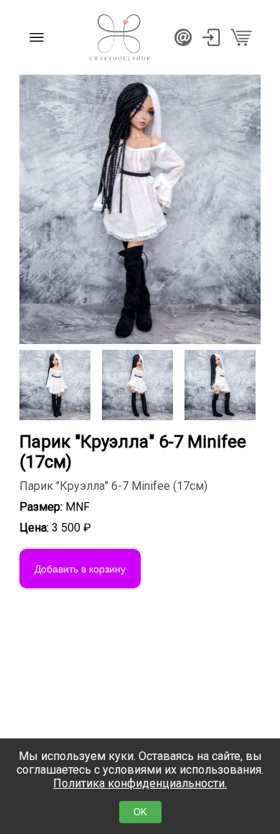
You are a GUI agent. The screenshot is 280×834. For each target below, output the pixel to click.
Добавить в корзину (80, 569)
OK (140, 812)
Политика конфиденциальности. (140, 783)
